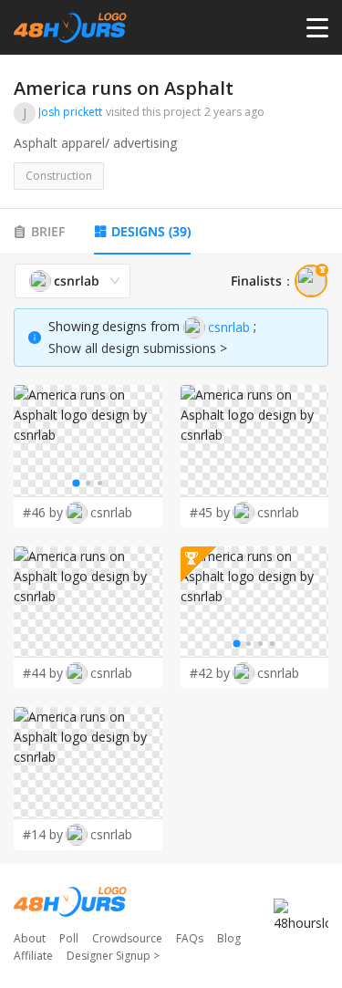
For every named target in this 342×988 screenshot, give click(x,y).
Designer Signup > (113, 955)
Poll (68, 938)
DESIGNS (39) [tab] (151, 231)
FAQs (189, 938)
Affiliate (33, 955)
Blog (229, 938)
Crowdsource (127, 938)
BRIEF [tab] (48, 231)
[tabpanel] (171, 557)
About (30, 938)
